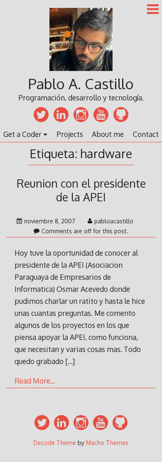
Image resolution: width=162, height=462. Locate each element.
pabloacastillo (113, 221)
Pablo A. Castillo (81, 84)
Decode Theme (55, 442)
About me (108, 134)
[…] (70, 361)
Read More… (35, 380)
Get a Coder (22, 134)
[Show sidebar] (153, 10)
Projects (69, 134)
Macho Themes (107, 442)
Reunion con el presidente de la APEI (81, 190)
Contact (146, 134)
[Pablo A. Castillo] (81, 72)
